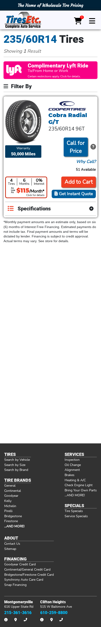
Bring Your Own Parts (81, 490)
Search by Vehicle (17, 459)
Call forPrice (76, 147)
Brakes (69, 475)
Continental (12, 490)
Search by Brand (16, 469)
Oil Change (73, 464)
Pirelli (8, 511)
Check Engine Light (79, 485)
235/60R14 (30, 39)
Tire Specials (74, 511)
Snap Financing (15, 584)
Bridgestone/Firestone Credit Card (29, 574)
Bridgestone (13, 516)
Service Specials (76, 516)
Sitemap (10, 548)
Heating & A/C (75, 480)
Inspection (72, 459)
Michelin (10, 506)
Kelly (8, 500)
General (10, 485)
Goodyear (11, 495)
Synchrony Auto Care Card (23, 579)
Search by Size (14, 464)
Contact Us (12, 543)
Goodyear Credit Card (20, 564)
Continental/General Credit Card (27, 569)
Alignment (72, 469)
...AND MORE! (75, 495)
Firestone (11, 521)
